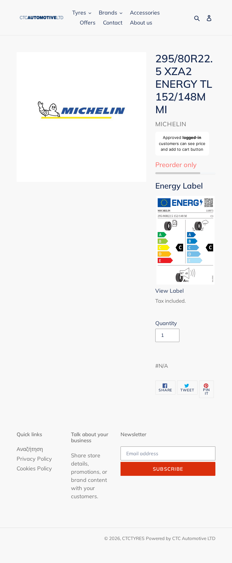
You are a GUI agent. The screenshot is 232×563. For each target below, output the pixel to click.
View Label (169, 290)
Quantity (166, 323)
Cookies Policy (34, 468)
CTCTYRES (133, 538)
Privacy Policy (34, 458)
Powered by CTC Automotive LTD (180, 538)
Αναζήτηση (30, 449)
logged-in (191, 137)
